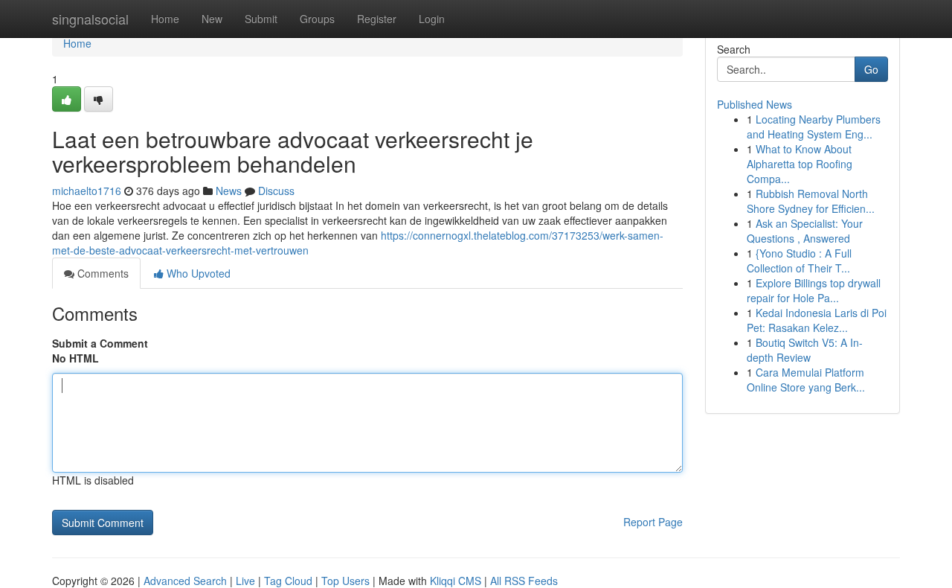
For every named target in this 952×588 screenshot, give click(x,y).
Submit (261, 18)
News (229, 190)
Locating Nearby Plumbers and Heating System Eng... (814, 126)
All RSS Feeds (524, 580)
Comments (101, 273)
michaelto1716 (86, 190)
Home (165, 18)
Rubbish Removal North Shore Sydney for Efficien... (811, 201)
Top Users (345, 580)
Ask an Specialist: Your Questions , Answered (805, 231)
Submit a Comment (100, 343)
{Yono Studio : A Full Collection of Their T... (799, 260)
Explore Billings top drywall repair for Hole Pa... (814, 290)
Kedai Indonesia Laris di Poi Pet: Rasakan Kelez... (817, 320)
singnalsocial (90, 18)
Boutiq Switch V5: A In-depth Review (805, 350)
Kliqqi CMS (455, 580)
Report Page (653, 521)
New (212, 18)
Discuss (276, 190)
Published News (754, 104)
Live (245, 580)
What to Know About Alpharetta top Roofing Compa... (799, 163)
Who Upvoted (197, 273)
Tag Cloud (288, 580)
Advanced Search (185, 580)
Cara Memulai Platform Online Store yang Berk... (806, 379)
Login (432, 18)
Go (871, 69)
